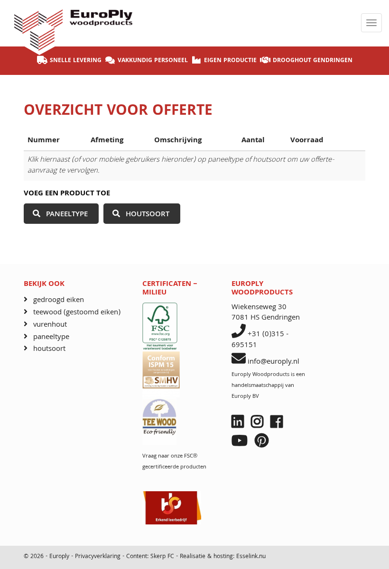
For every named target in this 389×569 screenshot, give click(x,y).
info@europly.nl (273, 362)
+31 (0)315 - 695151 (260, 340)
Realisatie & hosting (206, 557)
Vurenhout (50, 325)
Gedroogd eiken (58, 300)
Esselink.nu (251, 557)
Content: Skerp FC (150, 557)
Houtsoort (147, 215)
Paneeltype (67, 215)
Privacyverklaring (98, 557)
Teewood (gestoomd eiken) (76, 313)
